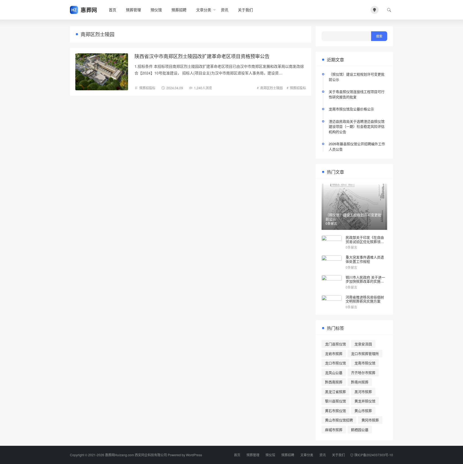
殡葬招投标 (147, 87)
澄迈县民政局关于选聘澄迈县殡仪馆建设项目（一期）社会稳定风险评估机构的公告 (356, 126)
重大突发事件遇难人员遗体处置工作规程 (365, 259)
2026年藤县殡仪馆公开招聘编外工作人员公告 (357, 146)
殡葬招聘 (178, 9)
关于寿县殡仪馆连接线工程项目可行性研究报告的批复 (356, 94)
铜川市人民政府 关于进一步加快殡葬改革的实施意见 (365, 281)
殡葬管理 (133, 9)
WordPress (194, 454)
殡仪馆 (156, 9)
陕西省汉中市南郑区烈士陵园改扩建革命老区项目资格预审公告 (202, 56)
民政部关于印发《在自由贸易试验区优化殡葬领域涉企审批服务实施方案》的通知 (365, 243)
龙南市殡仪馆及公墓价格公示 (351, 108)
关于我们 (245, 9)
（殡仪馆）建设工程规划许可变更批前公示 (356, 77)
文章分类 (203, 9)
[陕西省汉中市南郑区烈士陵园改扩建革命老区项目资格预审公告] (101, 71)
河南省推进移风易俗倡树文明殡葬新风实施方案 (365, 299)
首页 (112, 9)
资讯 (224, 9)
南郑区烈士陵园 (271, 87)
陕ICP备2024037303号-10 (373, 454)
